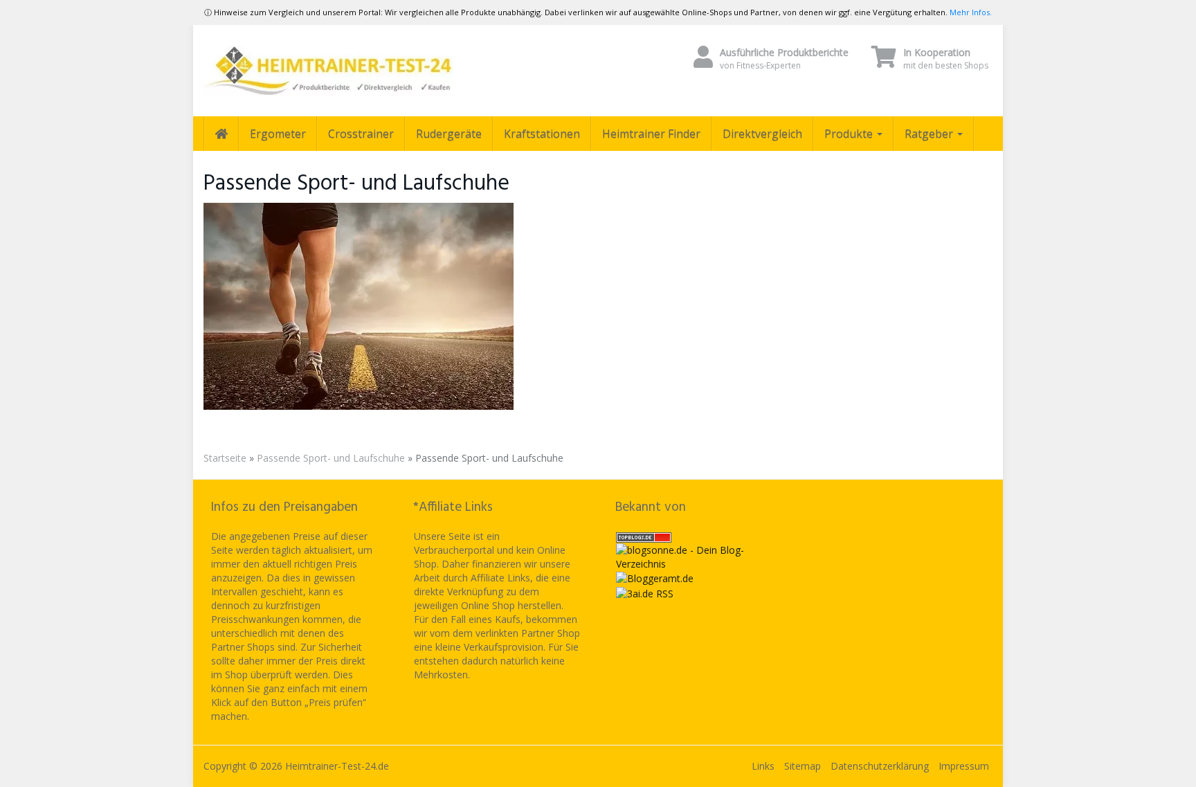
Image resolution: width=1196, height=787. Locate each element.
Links (763, 765)
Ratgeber (930, 133)
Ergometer (278, 133)
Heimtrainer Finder (651, 133)
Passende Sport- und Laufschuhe (331, 457)
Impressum (964, 765)
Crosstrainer (361, 133)
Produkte (850, 133)
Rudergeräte (449, 133)
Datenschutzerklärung (880, 765)
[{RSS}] (644, 592)
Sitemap (802, 765)
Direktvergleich (762, 133)
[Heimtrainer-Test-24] (328, 71)
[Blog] (655, 577)
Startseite (224, 457)
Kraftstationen (542, 133)
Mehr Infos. (971, 12)
